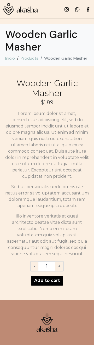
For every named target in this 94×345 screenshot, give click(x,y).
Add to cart (47, 280)
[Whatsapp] (77, 9)
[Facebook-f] (87, 9)
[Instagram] (66, 9)
